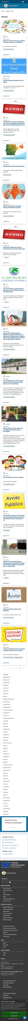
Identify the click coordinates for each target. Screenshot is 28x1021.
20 (19, 668)
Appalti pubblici (6, 915)
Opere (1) (5, 751)
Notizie (4, 943)
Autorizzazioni (6, 936)
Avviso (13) (5, 691)
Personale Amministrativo (9, 898)
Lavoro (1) (5, 745)
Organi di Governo (7, 888)
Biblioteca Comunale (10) (8, 699)
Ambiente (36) (6, 682)
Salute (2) (5, 773)
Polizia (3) (5, 762)
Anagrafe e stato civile (8, 907)
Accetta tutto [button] (14, 1012)
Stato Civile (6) (6, 797)
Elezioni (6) (5, 726)
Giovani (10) (5, 737)
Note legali (5, 999)
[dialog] (14, 1010)
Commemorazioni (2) (7, 710)
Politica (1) (5, 759)
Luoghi (4, 953)
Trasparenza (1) (6, 800)
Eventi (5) (5, 732)
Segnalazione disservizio (8, 983)
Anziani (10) (5, 688)
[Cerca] (25, 6)
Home (3, 11)
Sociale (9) (5, 792)
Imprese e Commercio (8, 913)
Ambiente (5, 932)
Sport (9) (5, 795)
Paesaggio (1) (6, 756)
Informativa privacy (7, 997)
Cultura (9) (5, 721)
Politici (4, 896)
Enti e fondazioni (6, 894)
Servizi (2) (5, 784)
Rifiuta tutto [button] (14, 1015)
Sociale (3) (5, 789)
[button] (14, 1018)
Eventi (4, 955)
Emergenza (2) (6, 729)
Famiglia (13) (6, 734)
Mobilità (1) (5, 748)
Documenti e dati (7, 901)
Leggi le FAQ (5, 985)
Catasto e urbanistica (7, 917)
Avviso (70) (5, 693)
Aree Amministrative (7, 890)
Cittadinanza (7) (6, 704)
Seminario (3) (6, 781)
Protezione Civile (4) (7, 765)
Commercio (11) (6, 713)
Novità (7, 11)
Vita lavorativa (6, 911)
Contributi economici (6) (8, 718)
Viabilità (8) (5, 811)
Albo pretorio (6, 995)
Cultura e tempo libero (8, 909)
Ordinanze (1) (6, 754)
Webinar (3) (5, 814)
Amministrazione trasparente (9, 993)
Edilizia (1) (5, 723)
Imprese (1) (5, 740)
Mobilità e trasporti (7, 919)
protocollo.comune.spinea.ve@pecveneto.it (13, 971)
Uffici (4, 892)
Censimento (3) (6, 702)
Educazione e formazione (8, 926)
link (1, 1010)
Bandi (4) (5, 696)
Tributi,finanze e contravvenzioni (10, 930)
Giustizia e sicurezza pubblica (9, 928)
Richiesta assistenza (7, 987)
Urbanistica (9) (6, 808)
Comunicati (8, 76)
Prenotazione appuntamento (9, 980)
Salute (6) (5, 776)
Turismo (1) (5, 806)
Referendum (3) (6, 770)
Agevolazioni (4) (6, 677)
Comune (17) (6, 715)
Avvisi (7, 36)
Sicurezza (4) (6, 787)
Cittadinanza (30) (7, 707)
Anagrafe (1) (6, 685)
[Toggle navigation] (2, 5)
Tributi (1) (5, 803)
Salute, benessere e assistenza (10, 934)
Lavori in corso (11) (7, 743)
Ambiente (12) (6, 680)
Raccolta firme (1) (7, 767)
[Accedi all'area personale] (23, 1)
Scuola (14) (5, 778)
